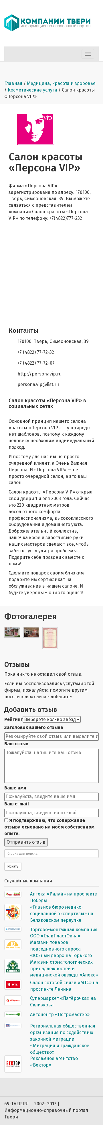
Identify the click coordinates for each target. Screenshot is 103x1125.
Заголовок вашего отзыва (33, 727)
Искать (12, 866)
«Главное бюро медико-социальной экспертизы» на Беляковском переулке (61, 913)
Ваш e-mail (16, 804)
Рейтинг (13, 719)
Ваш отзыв (16, 743)
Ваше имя (15, 788)
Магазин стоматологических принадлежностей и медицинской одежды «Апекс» (64, 968)
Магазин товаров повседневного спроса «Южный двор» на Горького (61, 949)
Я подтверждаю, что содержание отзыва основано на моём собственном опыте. (49, 827)
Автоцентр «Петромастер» (60, 1014)
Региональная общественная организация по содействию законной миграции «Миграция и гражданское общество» (62, 1039)
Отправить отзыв (26, 842)
